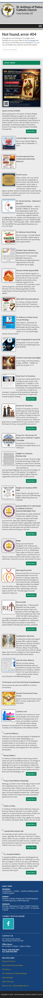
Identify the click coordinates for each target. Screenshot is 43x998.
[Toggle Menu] (40, 26)
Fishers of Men (9, 806)
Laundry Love (21, 711)
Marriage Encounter (24, 570)
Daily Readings (7, 977)
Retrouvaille (21, 602)
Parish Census (21, 175)
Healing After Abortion (25, 636)
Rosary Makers (10, 755)
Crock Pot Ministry (11, 733)
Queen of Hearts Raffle (11, 111)
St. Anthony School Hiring (26, 232)
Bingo (18, 541)
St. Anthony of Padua (21, 13)
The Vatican (6, 969)
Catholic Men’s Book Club (13, 831)
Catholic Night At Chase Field (27, 138)
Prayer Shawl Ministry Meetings (16, 781)
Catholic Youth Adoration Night (28, 358)
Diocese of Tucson (8, 961)
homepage (31, 40)
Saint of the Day (8, 981)
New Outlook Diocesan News (12, 965)
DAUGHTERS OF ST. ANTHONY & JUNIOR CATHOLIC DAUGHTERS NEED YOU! (28, 508)
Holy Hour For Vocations (25, 376)
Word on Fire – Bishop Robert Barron (15, 986)
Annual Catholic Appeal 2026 (27, 270)
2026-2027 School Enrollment (27, 299)
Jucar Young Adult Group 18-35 (28, 339)
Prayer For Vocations (24, 406)
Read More (31, 131)
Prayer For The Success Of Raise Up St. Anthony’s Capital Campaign (28, 437)
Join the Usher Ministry (25, 660)
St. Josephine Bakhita (12, 854)
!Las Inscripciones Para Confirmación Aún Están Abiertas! (25, 158)
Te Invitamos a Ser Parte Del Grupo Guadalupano (21, 682)
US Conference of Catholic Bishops (14, 973)
